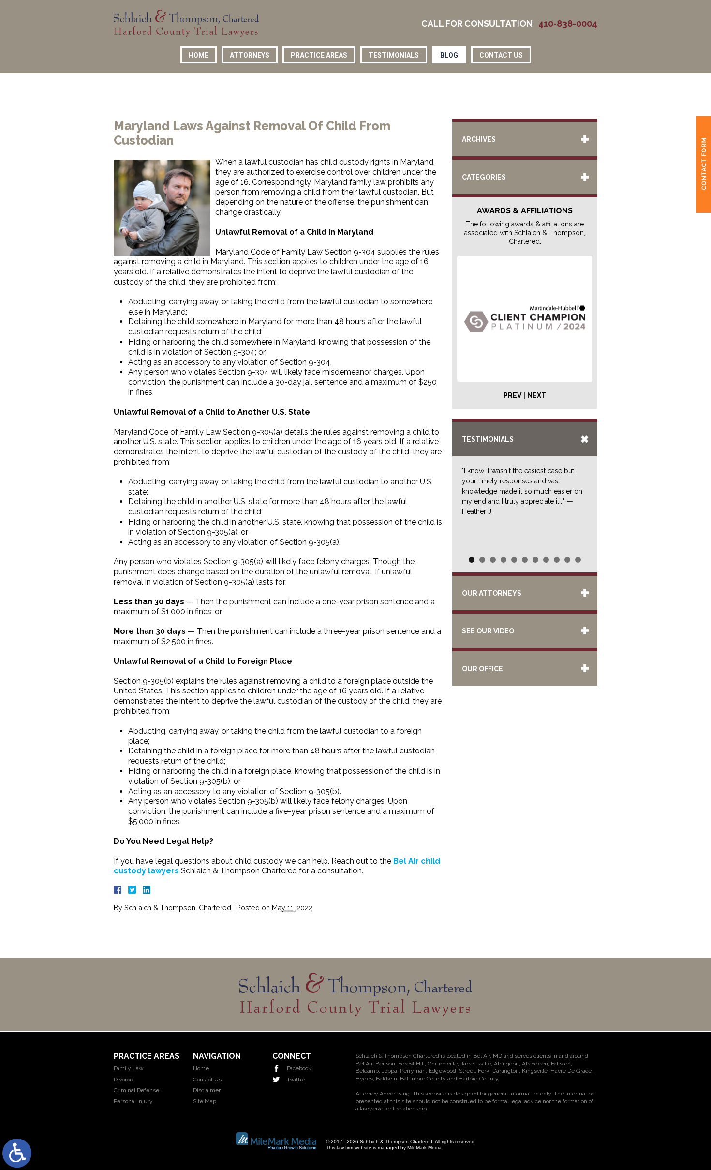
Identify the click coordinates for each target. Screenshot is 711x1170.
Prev (512, 395)
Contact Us (501, 55)
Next (536, 395)
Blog (449, 55)
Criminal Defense (136, 1090)
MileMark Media (424, 1147)
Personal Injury (133, 1101)
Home (198, 55)
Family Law (129, 1068)
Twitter (296, 1079)
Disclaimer (207, 1090)
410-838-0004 (567, 23)
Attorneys (249, 55)
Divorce (123, 1079)
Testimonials (394, 55)
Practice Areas (319, 55)
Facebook (299, 1068)
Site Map (204, 1101)
